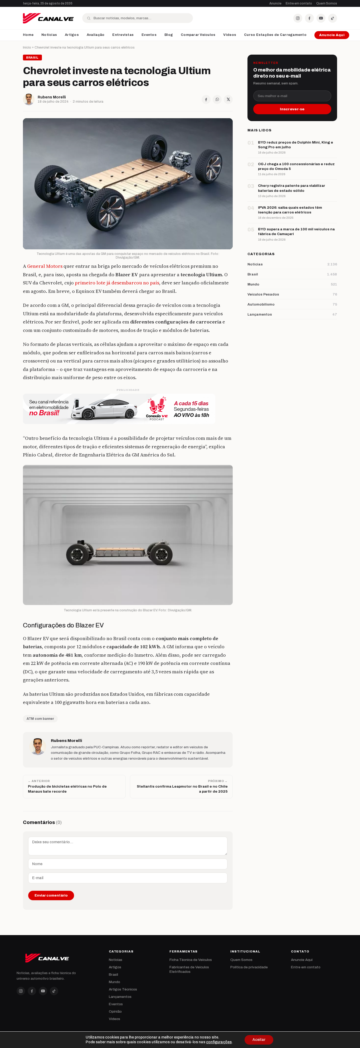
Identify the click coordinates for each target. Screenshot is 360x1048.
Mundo (114, 982)
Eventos (149, 35)
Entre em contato (299, 3)
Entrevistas (123, 35)
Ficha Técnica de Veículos (190, 960)
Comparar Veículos (198, 35)
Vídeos (229, 35)
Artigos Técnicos (123, 989)
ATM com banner (40, 719)
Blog (168, 35)
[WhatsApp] (217, 99)
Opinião (115, 1011)
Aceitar (258, 1040)
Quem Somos (326, 3)
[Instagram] (297, 18)
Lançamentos (120, 997)
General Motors (44, 266)
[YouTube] (321, 18)
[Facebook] (309, 18)
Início (27, 47)
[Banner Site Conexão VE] (128, 409)
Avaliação (95, 35)
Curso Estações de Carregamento (275, 35)
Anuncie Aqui (331, 35)
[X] (228, 99)
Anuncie (275, 3)
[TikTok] (332, 18)
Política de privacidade (249, 967)
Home (28, 35)
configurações (219, 1042)
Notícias (49, 35)
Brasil (113, 974)
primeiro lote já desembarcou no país (117, 282)
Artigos (72, 35)
